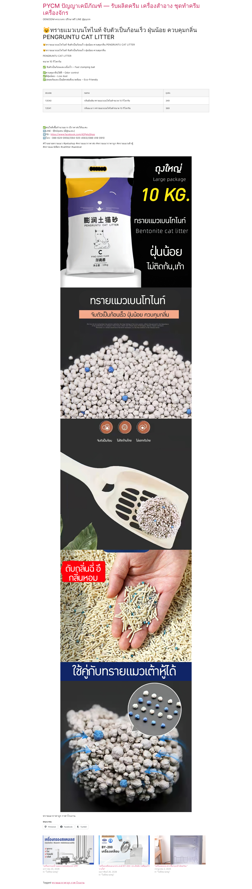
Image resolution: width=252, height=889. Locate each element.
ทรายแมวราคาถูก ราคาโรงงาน (68, 882)
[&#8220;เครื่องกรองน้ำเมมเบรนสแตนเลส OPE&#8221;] (69, 850)
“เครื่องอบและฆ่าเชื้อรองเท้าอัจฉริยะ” (171, 866)
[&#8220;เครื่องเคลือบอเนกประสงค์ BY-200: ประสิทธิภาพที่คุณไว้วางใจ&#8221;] (125, 850)
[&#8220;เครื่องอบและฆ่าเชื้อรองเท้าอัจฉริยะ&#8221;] (181, 850)
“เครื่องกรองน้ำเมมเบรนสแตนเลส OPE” (60, 866)
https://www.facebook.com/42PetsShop (73, 134)
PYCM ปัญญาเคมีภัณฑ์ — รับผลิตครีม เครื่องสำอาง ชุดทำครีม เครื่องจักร (121, 9)
